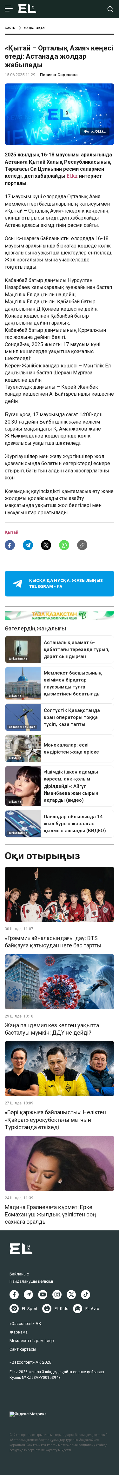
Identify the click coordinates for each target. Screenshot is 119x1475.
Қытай (11, 532)
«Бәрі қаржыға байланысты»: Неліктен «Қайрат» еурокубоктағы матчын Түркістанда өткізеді (55, 1119)
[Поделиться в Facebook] (10, 545)
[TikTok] (85, 1294)
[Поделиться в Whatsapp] (64, 545)
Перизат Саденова (58, 74)
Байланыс (19, 1274)
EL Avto (92, 1308)
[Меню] (9, 9)
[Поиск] (110, 9)
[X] (71, 1294)
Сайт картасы (23, 1349)
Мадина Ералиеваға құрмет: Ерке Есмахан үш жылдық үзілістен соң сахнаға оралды (50, 1214)
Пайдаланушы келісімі (31, 1281)
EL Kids (61, 1308)
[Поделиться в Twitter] (46, 545)
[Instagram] (57, 1294)
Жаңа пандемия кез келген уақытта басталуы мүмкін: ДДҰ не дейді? (52, 1029)
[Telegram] (28, 1294)
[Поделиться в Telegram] (28, 545)
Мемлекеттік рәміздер (32, 1340)
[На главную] (27, 9)
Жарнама (19, 1332)
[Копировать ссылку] (82, 545)
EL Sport (29, 1308)
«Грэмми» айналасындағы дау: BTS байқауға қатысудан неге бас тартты (53, 942)
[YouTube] (42, 1294)
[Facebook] (14, 1294)
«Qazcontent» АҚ (25, 1323)
